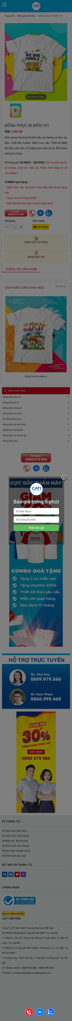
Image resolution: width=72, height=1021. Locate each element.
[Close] (64, 478)
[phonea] (29, 1015)
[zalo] (50, 1015)
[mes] (39, 1015)
